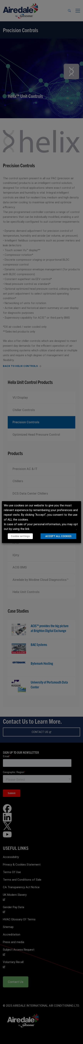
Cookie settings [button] (20, 536)
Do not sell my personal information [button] (53, 529)
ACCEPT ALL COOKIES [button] (58, 536)
